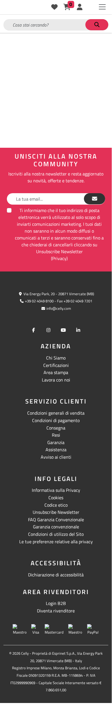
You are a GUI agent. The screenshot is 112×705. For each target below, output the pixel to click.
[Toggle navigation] (102, 6)
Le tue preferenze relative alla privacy (56, 541)
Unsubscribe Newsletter (56, 512)
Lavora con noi (56, 379)
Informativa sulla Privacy (56, 490)
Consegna (55, 427)
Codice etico (56, 505)
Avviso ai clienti (56, 457)
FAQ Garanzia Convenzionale (56, 519)
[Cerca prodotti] (96, 24)
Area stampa (56, 372)
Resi (56, 435)
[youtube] (63, 330)
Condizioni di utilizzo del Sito (56, 534)
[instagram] (48, 330)
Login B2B (56, 603)
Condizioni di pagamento (56, 420)
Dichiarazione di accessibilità (56, 574)
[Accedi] (80, 7)
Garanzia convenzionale (56, 526)
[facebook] (33, 330)
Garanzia (55, 442)
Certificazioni (56, 365)
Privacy (59, 258)
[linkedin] (78, 330)
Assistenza (56, 449)
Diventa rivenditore (56, 610)
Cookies (55, 497)
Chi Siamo (56, 357)
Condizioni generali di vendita (56, 413)
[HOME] (17, 7)
